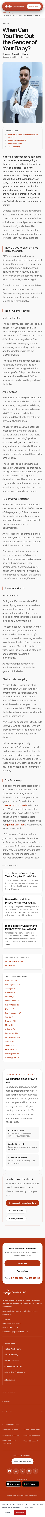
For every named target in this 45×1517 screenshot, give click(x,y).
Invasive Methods (15, 143)
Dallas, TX (9, 1009)
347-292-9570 (17, 1278)
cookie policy (28, 1507)
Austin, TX (9, 1017)
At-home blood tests (32, 1430)
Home (4, 12)
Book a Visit (22, 1263)
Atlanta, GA (10, 1029)
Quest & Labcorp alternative (9, 1441)
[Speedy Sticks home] (15, 6)
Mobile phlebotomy (14, 961)
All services (10, 965)
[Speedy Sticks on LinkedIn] (9, 1471)
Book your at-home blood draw (22, 1203)
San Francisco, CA (13, 1013)
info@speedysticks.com (18, 1332)
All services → (10, 1380)
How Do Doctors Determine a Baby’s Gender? (23, 135)
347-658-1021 (34, 1278)
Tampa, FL (9, 1041)
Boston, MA (10, 1021)
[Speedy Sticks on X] (22, 1471)
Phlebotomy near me (32, 1435)
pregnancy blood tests (14, 805)
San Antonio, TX (12, 1004)
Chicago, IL (10, 988)
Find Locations (22, 1271)
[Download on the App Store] (13, 1484)
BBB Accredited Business (22, 1461)
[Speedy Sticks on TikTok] (35, 1471)
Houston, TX (10, 992)
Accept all (20, 1512)
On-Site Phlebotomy (13, 1366)
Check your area (16, 1218)
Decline (7, 1512)
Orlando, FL (10, 1045)
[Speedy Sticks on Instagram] (16, 1471)
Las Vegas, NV (11, 1033)
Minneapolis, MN (12, 1037)
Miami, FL (9, 1025)
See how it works (16, 1211)
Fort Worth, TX (11, 1049)
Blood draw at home (10, 1430)
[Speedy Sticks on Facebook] (29, 1471)
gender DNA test (15, 824)
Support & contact (31, 1441)
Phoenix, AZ (10, 996)
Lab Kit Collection (11, 1360)
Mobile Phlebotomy (12, 1349)
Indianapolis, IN (12, 1053)
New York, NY (11, 980)
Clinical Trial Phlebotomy (14, 1372)
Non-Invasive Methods (17, 140)
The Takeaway (14, 146)
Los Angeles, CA (12, 984)
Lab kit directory (11, 1355)
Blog (11, 12)
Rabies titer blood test (11, 1435)
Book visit (33, 6)
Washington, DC (12, 1057)
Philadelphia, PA (12, 1000)
